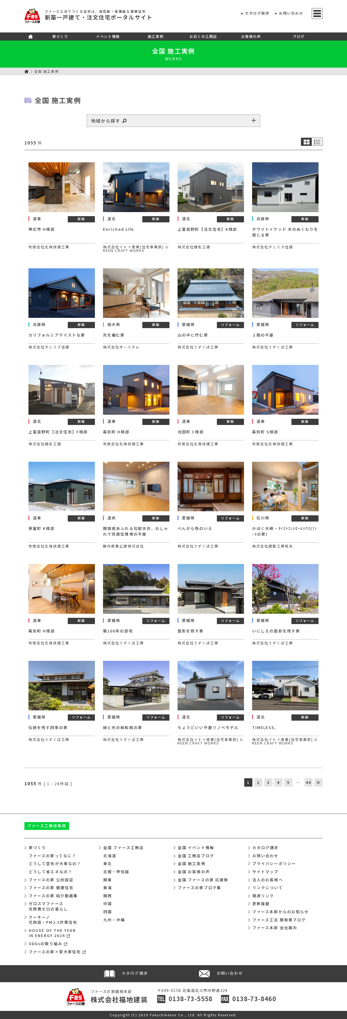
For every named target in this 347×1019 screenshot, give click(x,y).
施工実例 (155, 36)
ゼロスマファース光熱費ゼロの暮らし (48, 906)
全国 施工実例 (173, 50)
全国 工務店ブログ (196, 855)
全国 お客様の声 (194, 871)
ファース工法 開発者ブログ (279, 919)
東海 (107, 887)
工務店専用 (46, 825)
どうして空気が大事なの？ (55, 863)
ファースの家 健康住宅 (51, 887)
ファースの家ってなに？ (52, 855)
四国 (107, 911)
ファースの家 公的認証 (51, 879)
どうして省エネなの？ (50, 871)
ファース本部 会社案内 (274, 927)
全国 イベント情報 (196, 847)
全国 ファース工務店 (123, 847)
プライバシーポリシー (274, 863)
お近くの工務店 (203, 36)
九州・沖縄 (114, 919)
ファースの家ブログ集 (199, 887)
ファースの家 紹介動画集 (53, 895)
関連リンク (263, 895)
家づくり (60, 36)
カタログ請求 (257, 13)
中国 (107, 903)
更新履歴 (261, 903)
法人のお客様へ (267, 879)
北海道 (109, 855)
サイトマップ (265, 871)
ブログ (299, 36)
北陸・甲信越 (116, 871)
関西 (107, 895)
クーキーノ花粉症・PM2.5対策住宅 (53, 919)
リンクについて (267, 887)
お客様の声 (251, 36)
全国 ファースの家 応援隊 (203, 879)
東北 (107, 863)
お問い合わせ (291, 13)
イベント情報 (108, 36)
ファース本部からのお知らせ (280, 911)
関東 (107, 879)
